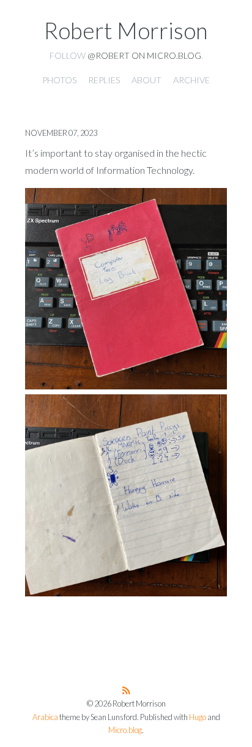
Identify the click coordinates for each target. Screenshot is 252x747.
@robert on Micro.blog (144, 55)
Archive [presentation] (191, 80)
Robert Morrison (126, 30)
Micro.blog (125, 730)
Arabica (45, 717)
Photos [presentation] (59, 80)
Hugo (197, 717)
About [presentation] (146, 80)
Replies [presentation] (104, 80)
